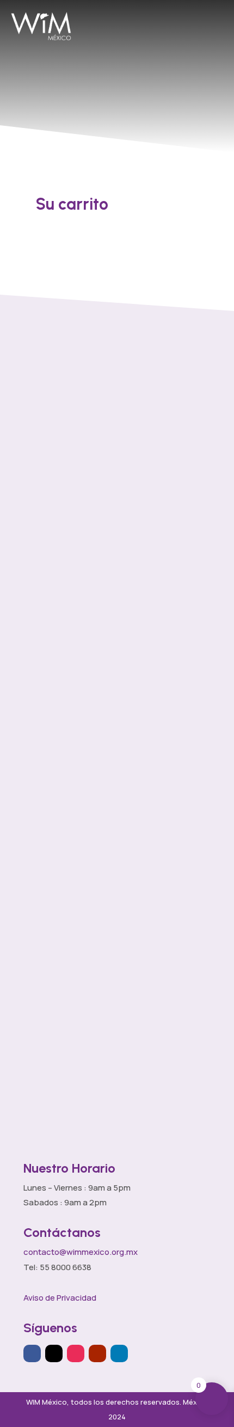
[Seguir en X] (54, 1353)
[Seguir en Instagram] (75, 1353)
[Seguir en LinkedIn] (119, 1353)
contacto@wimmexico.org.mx (80, 1252)
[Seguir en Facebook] (32, 1353)
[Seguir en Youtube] (97, 1353)
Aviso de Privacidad (59, 1297)
